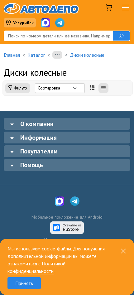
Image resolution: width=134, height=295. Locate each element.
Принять (24, 283)
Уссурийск (23, 23)
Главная (12, 55)
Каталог (36, 55)
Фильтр (19, 88)
